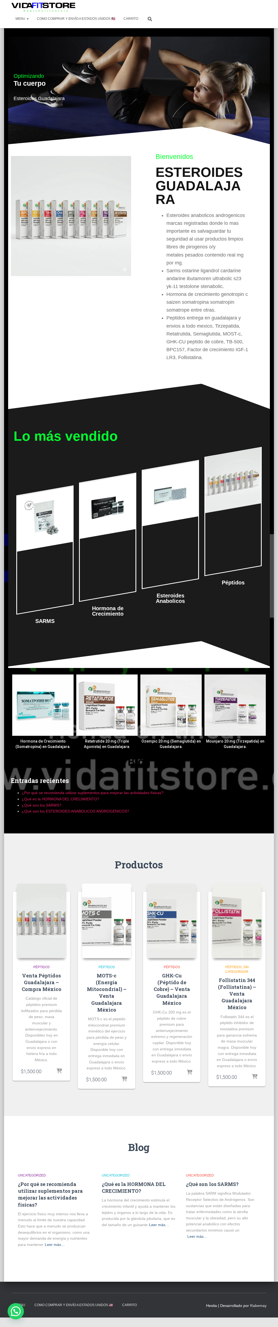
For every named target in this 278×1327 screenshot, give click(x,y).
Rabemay (258, 1305)
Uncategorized (32, 1175)
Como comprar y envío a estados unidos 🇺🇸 (76, 19)
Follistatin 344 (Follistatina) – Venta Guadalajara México (237, 994)
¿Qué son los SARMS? (41, 805)
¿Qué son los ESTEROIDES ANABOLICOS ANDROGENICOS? (75, 811)
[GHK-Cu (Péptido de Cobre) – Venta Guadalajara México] (171, 921)
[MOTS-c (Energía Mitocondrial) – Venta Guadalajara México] (106, 921)
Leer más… (55, 1244)
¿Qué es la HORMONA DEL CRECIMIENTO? (60, 799)
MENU (20, 19)
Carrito (131, 19)
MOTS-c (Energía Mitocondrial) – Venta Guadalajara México (107, 992)
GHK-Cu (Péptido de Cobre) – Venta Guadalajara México (172, 989)
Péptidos (41, 967)
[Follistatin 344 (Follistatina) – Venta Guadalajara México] (236, 921)
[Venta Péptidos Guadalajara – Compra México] (41, 921)
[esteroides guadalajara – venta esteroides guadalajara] (43, 7)
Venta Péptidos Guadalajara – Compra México (41, 982)
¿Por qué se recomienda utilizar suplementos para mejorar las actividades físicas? (92, 793)
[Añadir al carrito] (59, 1071)
